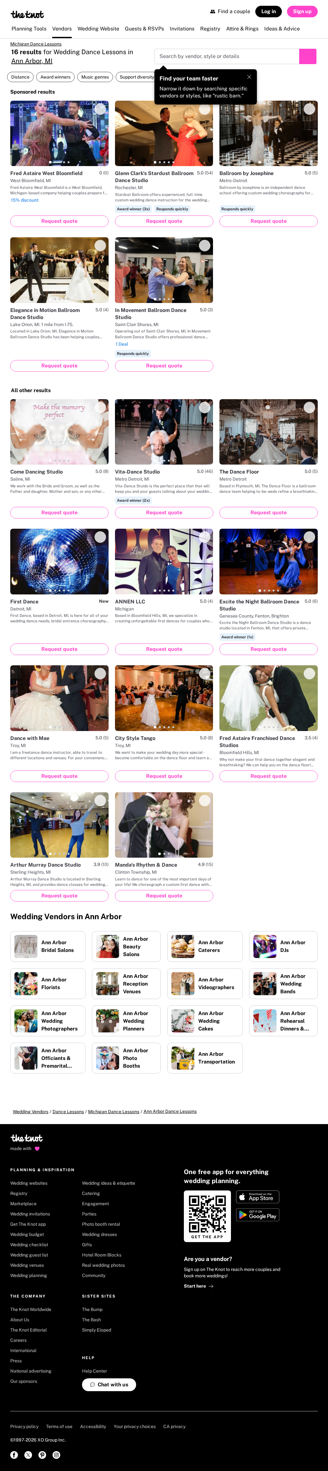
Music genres (95, 81)
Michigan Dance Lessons (43, 46)
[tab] (50, 166)
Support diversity (137, 81)
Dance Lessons (68, 1116)
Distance (20, 81)
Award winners (55, 81)
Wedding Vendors (30, 1116)
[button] (58, 97)
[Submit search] (307, 61)
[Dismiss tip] (249, 81)
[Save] (100, 113)
